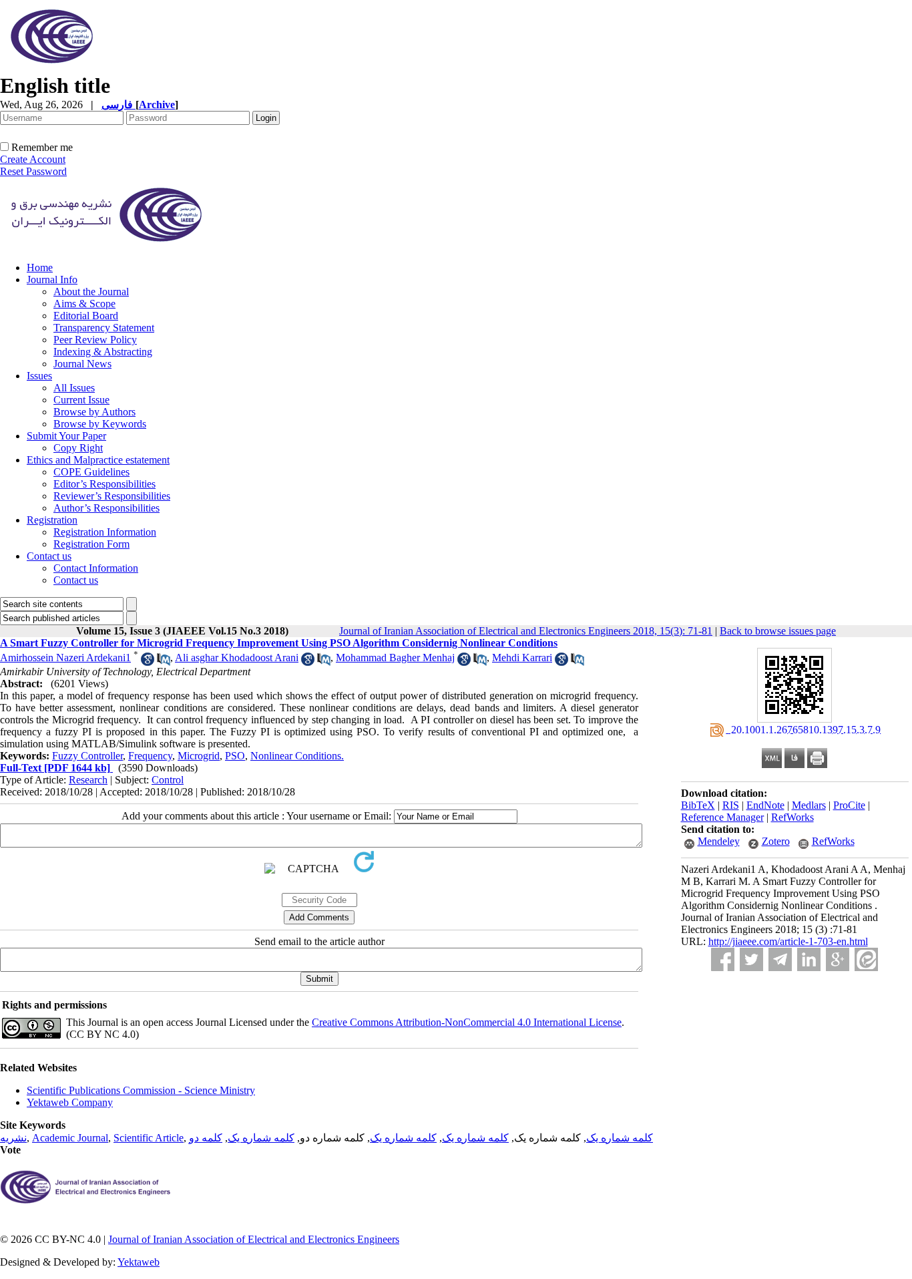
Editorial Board (85, 315)
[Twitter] (751, 959)
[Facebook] (722, 959)
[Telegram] (780, 959)
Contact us (49, 556)
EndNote (765, 805)
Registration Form (91, 544)
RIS (730, 805)
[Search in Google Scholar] (147, 662)
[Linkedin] (809, 959)
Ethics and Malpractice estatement (98, 460)
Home (40, 267)
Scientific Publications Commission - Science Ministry (141, 1090)
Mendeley (719, 841)
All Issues (74, 387)
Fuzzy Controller (87, 755)
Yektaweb (139, 1262)
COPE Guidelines (91, 472)
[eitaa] (866, 959)
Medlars (809, 805)
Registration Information (104, 532)
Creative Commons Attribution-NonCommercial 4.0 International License (467, 1022)
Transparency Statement (103, 327)
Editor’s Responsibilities (104, 484)
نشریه (13, 1137)
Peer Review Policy (95, 339)
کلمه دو (205, 1137)
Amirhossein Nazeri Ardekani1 (65, 657)
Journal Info (52, 279)
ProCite (849, 805)
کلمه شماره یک (619, 1137)
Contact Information (95, 568)
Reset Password (33, 171)
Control (168, 779)
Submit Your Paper (66, 435)
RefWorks (792, 817)
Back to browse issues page (778, 630)
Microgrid (199, 755)
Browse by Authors (94, 411)
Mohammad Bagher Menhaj (395, 657)
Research (88, 779)
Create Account (32, 159)
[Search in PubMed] (163, 662)
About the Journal (91, 291)
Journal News (82, 363)
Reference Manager (722, 817)
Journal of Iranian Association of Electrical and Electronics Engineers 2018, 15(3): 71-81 (525, 630)
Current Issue (81, 399)
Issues (39, 375)
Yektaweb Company (70, 1102)
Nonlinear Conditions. (297, 755)
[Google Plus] (837, 959)
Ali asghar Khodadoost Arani (236, 657)
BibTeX (698, 805)
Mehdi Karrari (522, 657)
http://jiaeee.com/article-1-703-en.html (788, 941)
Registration (52, 520)
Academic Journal (70, 1137)
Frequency (150, 755)
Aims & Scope (84, 303)
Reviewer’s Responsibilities (111, 496)
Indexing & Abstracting (102, 351)
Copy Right (78, 447)
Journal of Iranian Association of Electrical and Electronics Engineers (253, 1239)
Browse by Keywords (99, 423)
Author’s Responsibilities (106, 508)
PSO (235, 755)
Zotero (776, 841)
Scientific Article (148, 1137)
